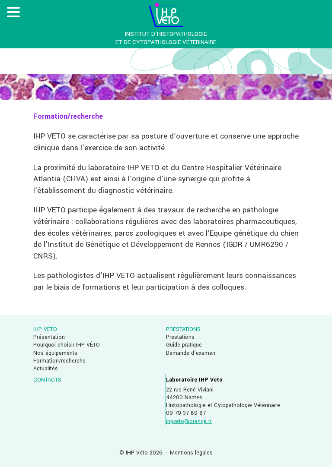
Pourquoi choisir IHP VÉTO (66, 345)
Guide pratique (184, 345)
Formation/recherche (59, 361)
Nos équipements (55, 353)
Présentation (49, 337)
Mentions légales (191, 453)
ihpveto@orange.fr (189, 421)
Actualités (45, 368)
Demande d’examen (190, 353)
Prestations (180, 337)
